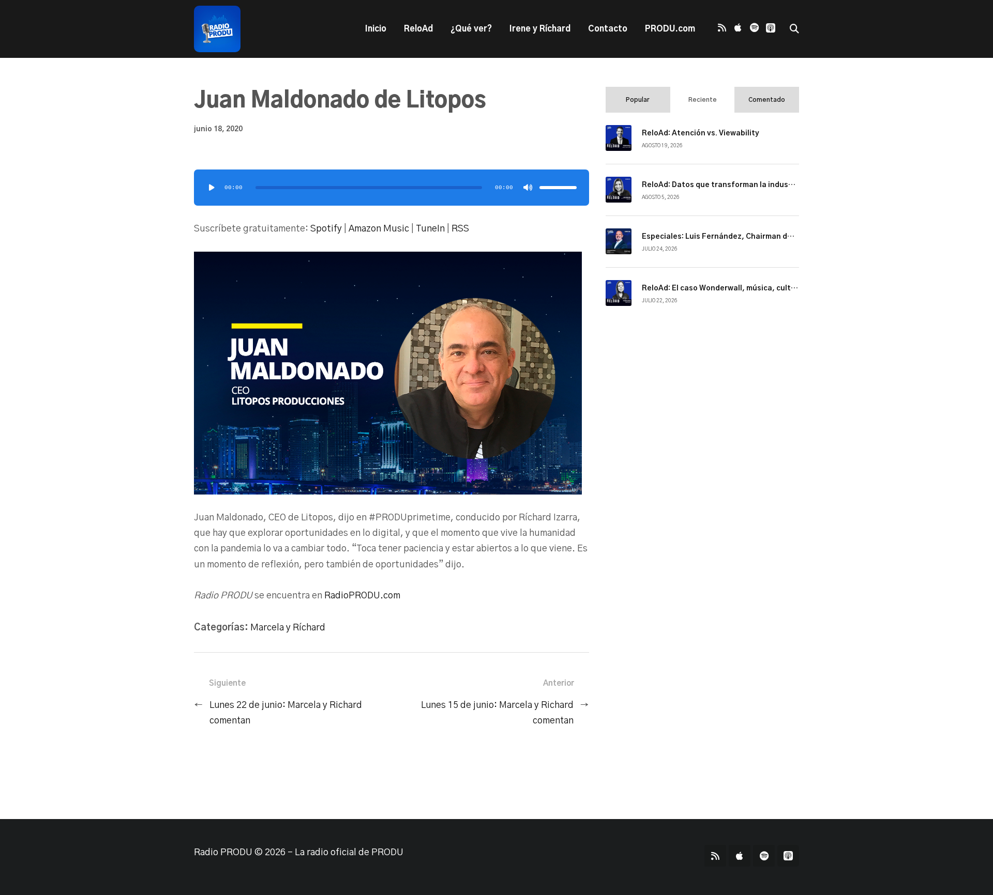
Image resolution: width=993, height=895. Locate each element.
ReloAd (418, 29)
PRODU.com (670, 29)
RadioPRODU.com (362, 595)
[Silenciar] (528, 187)
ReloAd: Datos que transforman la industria (722, 185)
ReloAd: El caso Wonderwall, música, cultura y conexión (743, 288)
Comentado (766, 100)
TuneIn (430, 229)
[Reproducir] (211, 187)
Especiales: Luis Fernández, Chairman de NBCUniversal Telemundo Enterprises (786, 236)
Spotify (326, 229)
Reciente (702, 100)
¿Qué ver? (471, 29)
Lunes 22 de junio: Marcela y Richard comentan (285, 713)
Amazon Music (379, 229)
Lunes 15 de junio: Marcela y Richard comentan (497, 713)
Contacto (607, 29)
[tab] (638, 100)
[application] (391, 187)
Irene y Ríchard (539, 29)
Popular (638, 100)
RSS (460, 229)
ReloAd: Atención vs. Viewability (700, 133)
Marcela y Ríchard (287, 627)
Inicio (375, 29)
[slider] (558, 187)
